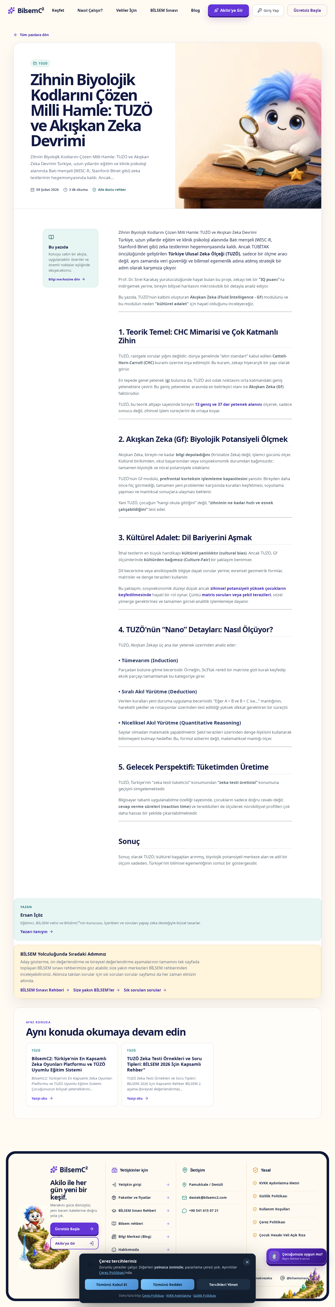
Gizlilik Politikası (204, 1296)
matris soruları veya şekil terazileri (236, 594)
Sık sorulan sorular (142, 990)
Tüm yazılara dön (34, 34)
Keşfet (58, 10)
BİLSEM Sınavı (164, 10)
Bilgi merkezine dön (64, 279)
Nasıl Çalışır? (90, 10)
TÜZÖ (43, 63)
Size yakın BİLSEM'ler (94, 990)
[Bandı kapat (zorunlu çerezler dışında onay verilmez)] (246, 1262)
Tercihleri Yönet (223, 1284)
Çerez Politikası (112, 1272)
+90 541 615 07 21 (204, 1210)
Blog (195, 10)
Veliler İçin (126, 10)
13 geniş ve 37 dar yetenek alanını (228, 404)
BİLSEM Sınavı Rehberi (42, 990)
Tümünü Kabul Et (111, 1284)
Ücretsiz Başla (307, 10)
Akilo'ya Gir (231, 10)
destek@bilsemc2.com (208, 1197)
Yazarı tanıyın (34, 931)
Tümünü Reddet (167, 1284)
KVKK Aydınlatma (178, 1296)
